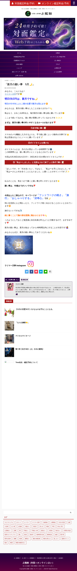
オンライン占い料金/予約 (57, 56)
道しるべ (56, 538)
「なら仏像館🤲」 (22, 322)
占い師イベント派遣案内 (28, 558)
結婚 (56, 534)
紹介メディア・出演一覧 (19, 72)
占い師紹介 (57, 60)
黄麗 (11, 542)
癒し (20, 534)
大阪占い (27, 526)
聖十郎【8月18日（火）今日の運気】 (29, 349)
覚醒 (15, 538)
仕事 (69, 522)
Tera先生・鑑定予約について (26, 362)
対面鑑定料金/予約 (19, 56)
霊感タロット (65, 538)
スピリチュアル (9, 522)
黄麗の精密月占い (20, 542)
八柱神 (6, 526)
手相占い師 (35, 530)
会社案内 (61, 558)
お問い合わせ (19, 75)
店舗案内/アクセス (19, 60)
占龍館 (20, 526)
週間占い (27, 538)
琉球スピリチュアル (10, 534)
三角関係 (45, 522)
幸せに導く (60, 526)
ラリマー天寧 (10, 94)
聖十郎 (62, 534)
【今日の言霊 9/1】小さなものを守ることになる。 (34, 309)
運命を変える (47, 538)
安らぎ (41, 526)
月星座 (50, 530)
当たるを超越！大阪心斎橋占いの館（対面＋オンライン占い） (38, 566)
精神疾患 (49, 534)
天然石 (35, 526)
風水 (6, 542)
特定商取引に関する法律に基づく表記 (46, 558)
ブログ (58, 64)
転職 (20, 538)
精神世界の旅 (40, 534)
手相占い (26, 530)
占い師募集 (17, 558)
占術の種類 (19, 64)
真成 (25, 534)
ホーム (19, 53)
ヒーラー (26, 522)
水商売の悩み (67, 530)
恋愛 (15, 530)
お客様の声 (57, 68)
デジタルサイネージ (23, 336)
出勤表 (58, 53)
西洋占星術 (8, 538)
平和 (53, 526)
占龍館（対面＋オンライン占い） (38, 562)
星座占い (43, 530)
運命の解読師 (36, 538)
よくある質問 (58, 72)
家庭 (47, 526)
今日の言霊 (62, 522)
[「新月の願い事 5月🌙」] (41, 272)
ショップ (19, 68)
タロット (18, 522)
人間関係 (53, 522)
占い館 (13, 526)
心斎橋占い (8, 530)
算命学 (31, 534)
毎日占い (58, 530)
